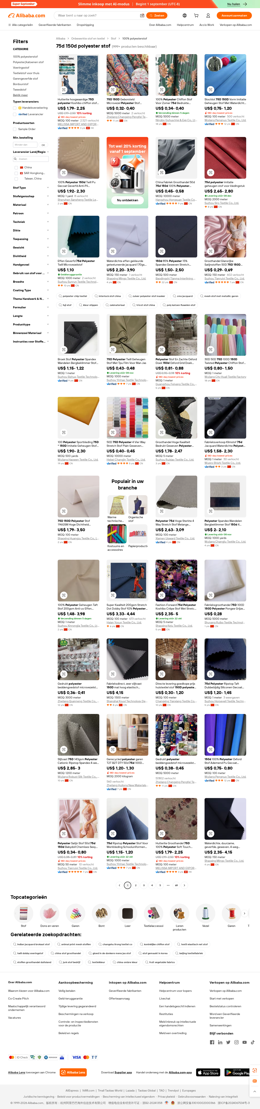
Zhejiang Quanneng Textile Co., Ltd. (78, 701)
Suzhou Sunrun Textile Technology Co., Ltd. (78, 281)
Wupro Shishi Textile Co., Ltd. (223, 462)
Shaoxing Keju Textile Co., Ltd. (174, 625)
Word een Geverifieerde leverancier (225, 1015)
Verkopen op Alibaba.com (226, 990)
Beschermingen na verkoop (75, 1014)
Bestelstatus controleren (225, 1006)
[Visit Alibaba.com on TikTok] (252, 1042)
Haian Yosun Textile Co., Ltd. (124, 622)
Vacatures (14, 1017)
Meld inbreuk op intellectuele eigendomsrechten (177, 1023)
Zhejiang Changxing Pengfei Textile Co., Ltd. (127, 116)
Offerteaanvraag (119, 998)
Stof (113, 38)
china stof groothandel (68, 953)
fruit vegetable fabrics (162, 962)
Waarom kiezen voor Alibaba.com (29, 990)
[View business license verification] (167, 1103)
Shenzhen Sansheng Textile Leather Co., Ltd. (78, 199)
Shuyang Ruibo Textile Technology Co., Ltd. (225, 622)
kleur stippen (90, 305)
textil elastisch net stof (194, 944)
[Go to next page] (184, 885)
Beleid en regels (68, 1033)
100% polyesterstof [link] (134, 38)
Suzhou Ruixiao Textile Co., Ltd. (175, 459)
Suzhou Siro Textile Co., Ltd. (222, 203)
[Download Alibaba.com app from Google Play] (238, 1072)
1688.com (88, 1090)
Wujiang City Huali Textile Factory (225, 376)
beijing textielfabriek (191, 953)
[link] (254, 1070)
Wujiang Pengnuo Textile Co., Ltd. (225, 120)
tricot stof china (145, 305)
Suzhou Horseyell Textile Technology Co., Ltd (225, 701)
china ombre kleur (127, 962)
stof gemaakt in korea (155, 953)
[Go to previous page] (119, 885)
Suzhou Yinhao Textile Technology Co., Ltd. (127, 380)
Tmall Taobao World (110, 1090)
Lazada (130, 1090)
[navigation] (31, 462)
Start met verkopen (222, 998)
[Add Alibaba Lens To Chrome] (73, 1072)
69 (176, 885)
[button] (142, 15)
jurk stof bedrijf (71, 962)
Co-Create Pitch (18, 998)
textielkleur (98, 962)
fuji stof (67, 305)
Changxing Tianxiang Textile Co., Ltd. (176, 701)
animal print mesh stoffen (76, 944)
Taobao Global (147, 1090)
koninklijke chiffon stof (156, 944)
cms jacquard (185, 296)
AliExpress (72, 1090)
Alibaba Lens (16, 1072)
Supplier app (123, 1072)
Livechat (164, 998)
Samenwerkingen (221, 1025)
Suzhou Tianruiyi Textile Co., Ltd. (225, 278)
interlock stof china (110, 296)
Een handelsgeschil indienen (177, 1006)
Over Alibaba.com (20, 982)
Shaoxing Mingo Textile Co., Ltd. (126, 278)
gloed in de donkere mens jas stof (112, 953)
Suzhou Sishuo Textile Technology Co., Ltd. (78, 376)
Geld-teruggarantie (70, 998)
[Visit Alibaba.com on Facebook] (212, 1042)
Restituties (166, 1014)
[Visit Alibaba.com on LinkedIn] (220, 1042)
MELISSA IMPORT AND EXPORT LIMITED (78, 124)
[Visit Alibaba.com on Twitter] (228, 1042)
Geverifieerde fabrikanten (125, 990)
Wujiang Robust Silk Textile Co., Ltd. (78, 776)
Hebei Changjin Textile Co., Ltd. (126, 459)
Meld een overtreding (172, 1033)
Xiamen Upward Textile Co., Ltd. (175, 538)
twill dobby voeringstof (30, 953)
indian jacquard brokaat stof (33, 944)
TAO (161, 1090)
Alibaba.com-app (180, 1072)
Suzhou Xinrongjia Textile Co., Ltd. (78, 625)
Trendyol (173, 1090)
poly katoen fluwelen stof (181, 305)
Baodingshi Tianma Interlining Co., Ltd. (176, 278)
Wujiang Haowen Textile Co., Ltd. (78, 459)
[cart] (197, 16)
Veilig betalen (66, 990)
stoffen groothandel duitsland (34, 962)
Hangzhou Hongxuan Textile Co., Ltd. (176, 199)
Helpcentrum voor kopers (175, 990)
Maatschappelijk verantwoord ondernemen (26, 1008)
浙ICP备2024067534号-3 (234, 1103)
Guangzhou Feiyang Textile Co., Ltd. (176, 384)
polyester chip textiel (75, 296)
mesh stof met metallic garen (221, 296)
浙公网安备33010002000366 (196, 1103)
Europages (189, 1090)
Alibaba (60, 38)
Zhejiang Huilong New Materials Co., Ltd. (127, 785)
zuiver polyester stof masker (149, 296)
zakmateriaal (117, 305)
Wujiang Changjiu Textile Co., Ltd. (225, 541)
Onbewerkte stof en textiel (88, 38)
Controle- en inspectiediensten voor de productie (78, 1023)
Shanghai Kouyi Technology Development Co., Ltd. (127, 701)
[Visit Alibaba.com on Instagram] (236, 1042)
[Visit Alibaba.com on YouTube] (244, 1042)
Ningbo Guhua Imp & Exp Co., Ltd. (176, 120)
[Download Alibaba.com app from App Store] (208, 1072)
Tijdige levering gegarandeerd (77, 1006)
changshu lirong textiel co (117, 944)
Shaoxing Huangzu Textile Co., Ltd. (78, 538)
